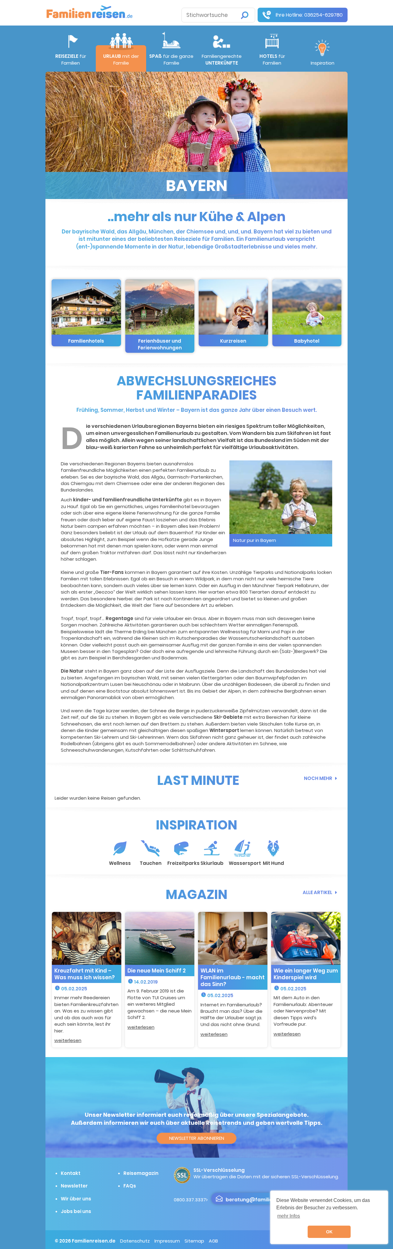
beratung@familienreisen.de (262, 1199)
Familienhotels (86, 341)
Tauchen (150, 863)
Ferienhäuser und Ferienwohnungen (160, 344)
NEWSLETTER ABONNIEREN (196, 1138)
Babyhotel (306, 341)
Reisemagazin (140, 1173)
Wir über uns (76, 1198)
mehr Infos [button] (288, 1216)
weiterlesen (67, 1040)
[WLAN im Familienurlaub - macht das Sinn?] (232, 938)
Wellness (120, 863)
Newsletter (74, 1186)
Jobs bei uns (76, 1211)
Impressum (167, 1241)
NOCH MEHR (318, 778)
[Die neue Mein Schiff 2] (159, 938)
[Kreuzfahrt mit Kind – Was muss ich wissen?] (86, 938)
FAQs (129, 1186)
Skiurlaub (212, 863)
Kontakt (70, 1173)
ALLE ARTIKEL (317, 892)
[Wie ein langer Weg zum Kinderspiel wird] (305, 938)
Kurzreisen (233, 341)
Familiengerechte (222, 59)
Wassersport (245, 863)
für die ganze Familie (171, 59)
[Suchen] (244, 15)
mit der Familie (121, 59)
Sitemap (194, 1241)
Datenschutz (135, 1241)
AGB (213, 1241)
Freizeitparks (183, 863)
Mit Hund (273, 863)
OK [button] (329, 1231)
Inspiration (322, 63)
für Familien (70, 59)
